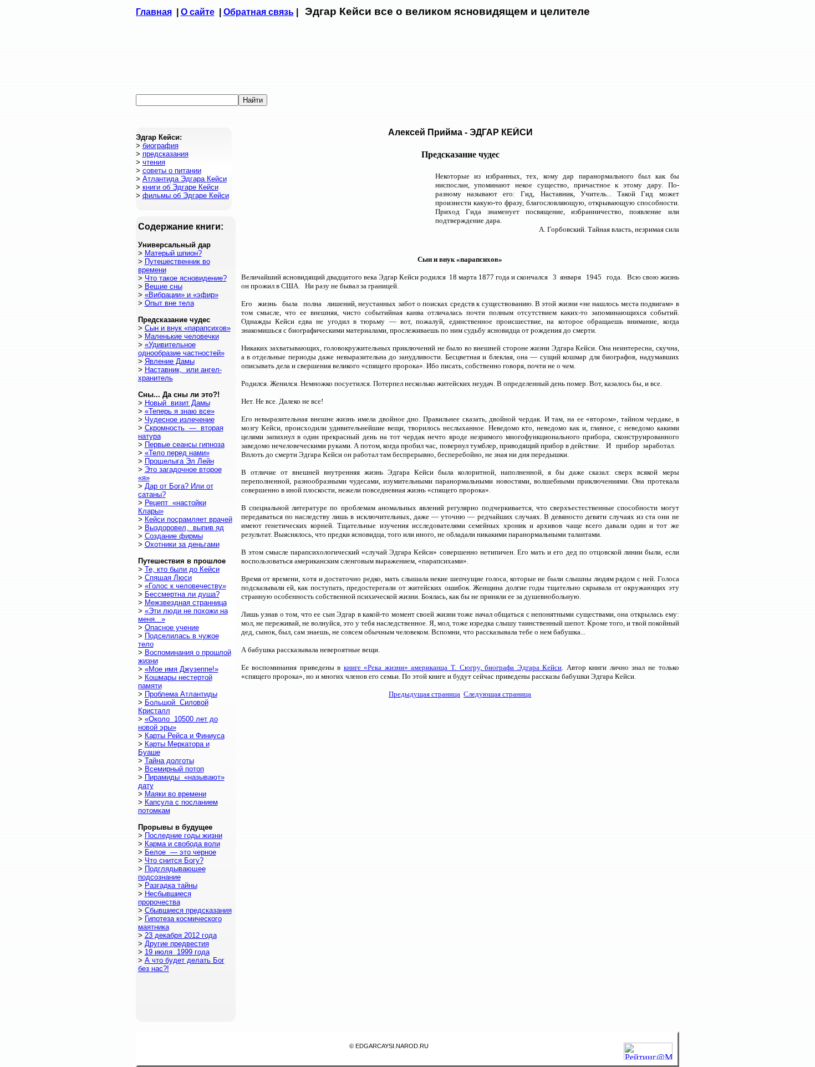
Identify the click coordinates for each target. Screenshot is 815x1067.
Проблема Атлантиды (181, 694)
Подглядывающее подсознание (172, 873)
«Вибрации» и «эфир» (181, 295)
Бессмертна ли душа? (182, 594)
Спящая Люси (168, 577)
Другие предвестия (177, 943)
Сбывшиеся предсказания (188, 910)
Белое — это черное (180, 852)
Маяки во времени (175, 794)
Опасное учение (172, 627)
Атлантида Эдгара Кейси (184, 179)
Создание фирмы (174, 536)
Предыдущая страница (424, 694)
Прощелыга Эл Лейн (179, 461)
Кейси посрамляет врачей (188, 519)
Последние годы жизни (183, 835)
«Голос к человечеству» (185, 586)
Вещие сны (163, 286)
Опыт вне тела (169, 303)
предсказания (165, 154)
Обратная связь (258, 12)
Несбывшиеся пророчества (164, 898)
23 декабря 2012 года (181, 935)
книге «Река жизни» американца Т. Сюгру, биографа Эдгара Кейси (453, 667)
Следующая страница (497, 694)
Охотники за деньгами (182, 544)
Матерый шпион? (173, 253)
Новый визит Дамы (177, 403)
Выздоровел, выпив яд (184, 528)
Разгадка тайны (171, 885)
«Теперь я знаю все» (180, 411)
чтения (153, 162)
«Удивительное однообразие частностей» (181, 349)
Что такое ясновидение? (186, 278)
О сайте (198, 12)
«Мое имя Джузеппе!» (181, 669)
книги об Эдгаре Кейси (180, 187)
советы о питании (171, 170)
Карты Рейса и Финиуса (185, 735)
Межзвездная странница (186, 602)
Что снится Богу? (174, 860)
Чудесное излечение (180, 419)
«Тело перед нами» (177, 453)
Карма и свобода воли (182, 844)
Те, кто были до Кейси (182, 569)
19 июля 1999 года (177, 952)
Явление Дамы (170, 361)
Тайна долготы (169, 760)
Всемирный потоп (174, 769)
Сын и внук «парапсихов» (188, 328)
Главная (154, 12)
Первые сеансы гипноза (185, 444)
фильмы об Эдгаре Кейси (185, 195)
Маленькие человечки (182, 336)
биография (160, 145)
